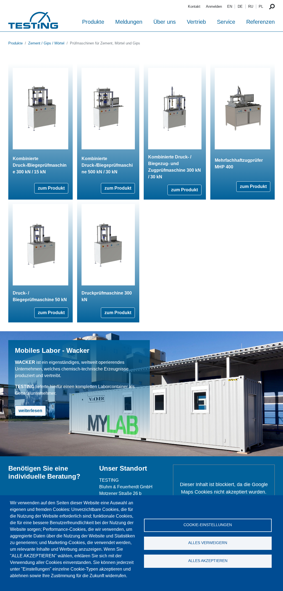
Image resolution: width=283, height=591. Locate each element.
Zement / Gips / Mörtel (46, 43)
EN (229, 6)
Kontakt (194, 6)
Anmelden (214, 6)
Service (226, 22)
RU (250, 6)
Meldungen (128, 22)
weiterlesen (30, 410)
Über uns (164, 22)
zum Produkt (51, 188)
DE (240, 6)
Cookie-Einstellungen (208, 525)
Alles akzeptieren (207, 561)
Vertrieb (196, 22)
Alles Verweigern (207, 543)
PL (261, 6)
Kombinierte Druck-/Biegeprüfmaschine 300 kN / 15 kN (40, 165)
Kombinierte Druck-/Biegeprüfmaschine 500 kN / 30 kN (107, 165)
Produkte (93, 22)
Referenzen (260, 22)
